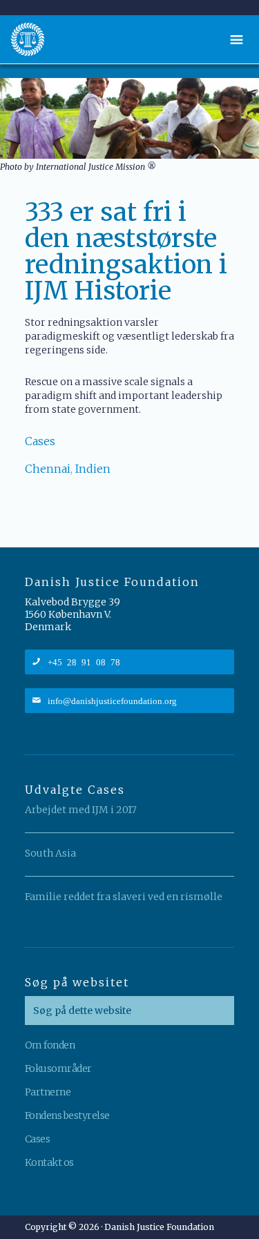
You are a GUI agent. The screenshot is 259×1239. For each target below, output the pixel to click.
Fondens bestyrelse (67, 1115)
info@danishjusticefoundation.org (112, 700)
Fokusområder (58, 1068)
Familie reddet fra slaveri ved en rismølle (123, 896)
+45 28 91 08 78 (84, 661)
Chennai (47, 469)
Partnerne (48, 1092)
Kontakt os (49, 1162)
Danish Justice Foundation (27, 39)
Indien (93, 469)
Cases (40, 441)
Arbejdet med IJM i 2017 (81, 809)
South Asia (50, 853)
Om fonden (50, 1045)
